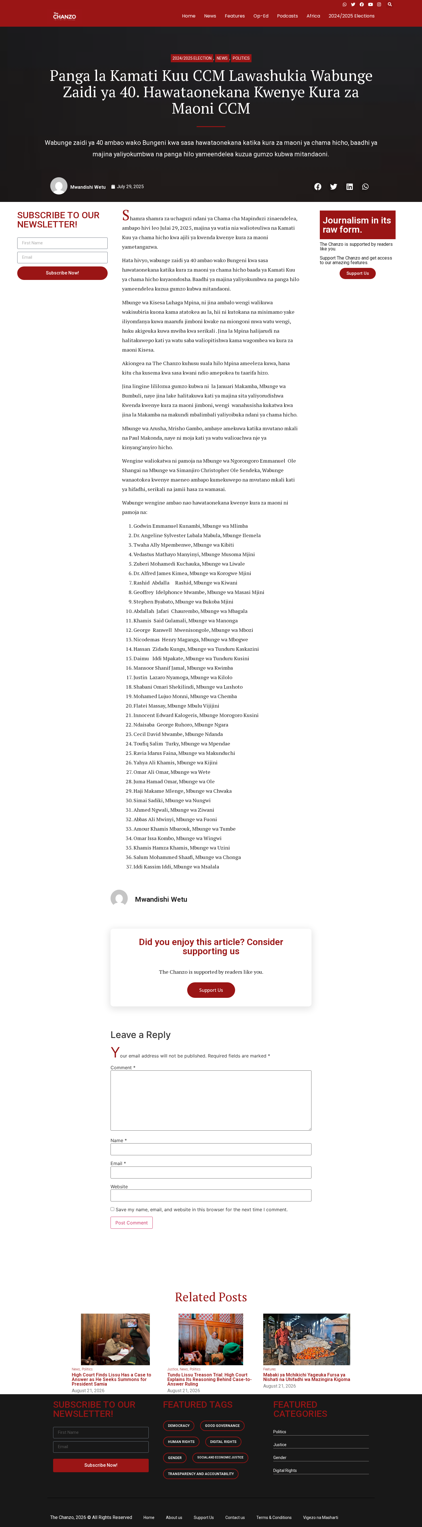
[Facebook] (361, 4)
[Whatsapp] (344, 4)
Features (235, 16)
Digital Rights (223, 1442)
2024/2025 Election (192, 58)
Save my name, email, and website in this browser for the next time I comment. (202, 1209)
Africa (313, 16)
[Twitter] (353, 4)
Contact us (235, 1517)
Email (118, 1163)
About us (174, 1517)
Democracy (178, 1426)
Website (119, 1186)
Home (188, 16)
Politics (241, 58)
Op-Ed (260, 16)
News (210, 16)
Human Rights (181, 1442)
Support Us (204, 1517)
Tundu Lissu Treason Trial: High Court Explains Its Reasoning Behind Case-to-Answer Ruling (209, 1379)
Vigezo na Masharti (320, 1517)
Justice (172, 1369)
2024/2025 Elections (352, 16)
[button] (389, 4)
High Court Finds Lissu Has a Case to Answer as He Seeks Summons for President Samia (111, 1379)
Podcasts (287, 16)
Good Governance (222, 1426)
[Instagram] (379, 4)
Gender (175, 1458)
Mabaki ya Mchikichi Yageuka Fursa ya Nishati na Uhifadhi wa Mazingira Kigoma (306, 1377)
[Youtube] (370, 4)
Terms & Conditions (274, 1517)
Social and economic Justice (220, 1457)
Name (119, 1140)
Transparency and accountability (201, 1474)
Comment (123, 1067)
